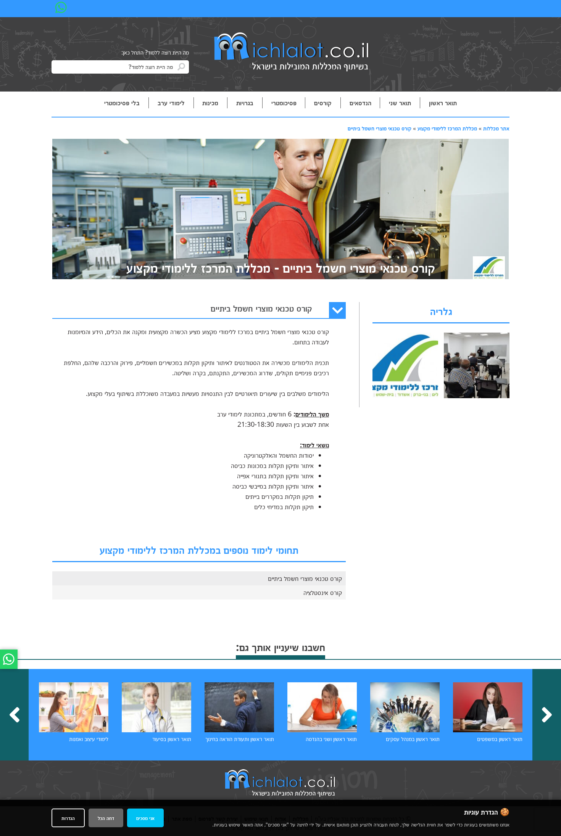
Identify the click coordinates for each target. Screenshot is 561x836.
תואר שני (400, 103)
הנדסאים (360, 103)
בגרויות (244, 103)
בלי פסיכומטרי (122, 103)
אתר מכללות (496, 128)
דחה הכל (106, 818)
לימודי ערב (171, 103)
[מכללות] (292, 52)
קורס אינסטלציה (322, 592)
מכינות (210, 103)
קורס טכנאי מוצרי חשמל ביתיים (379, 128)
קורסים (323, 103)
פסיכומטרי (284, 103)
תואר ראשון (443, 103)
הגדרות (68, 818)
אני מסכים (145, 818)
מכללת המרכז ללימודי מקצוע (447, 128)
